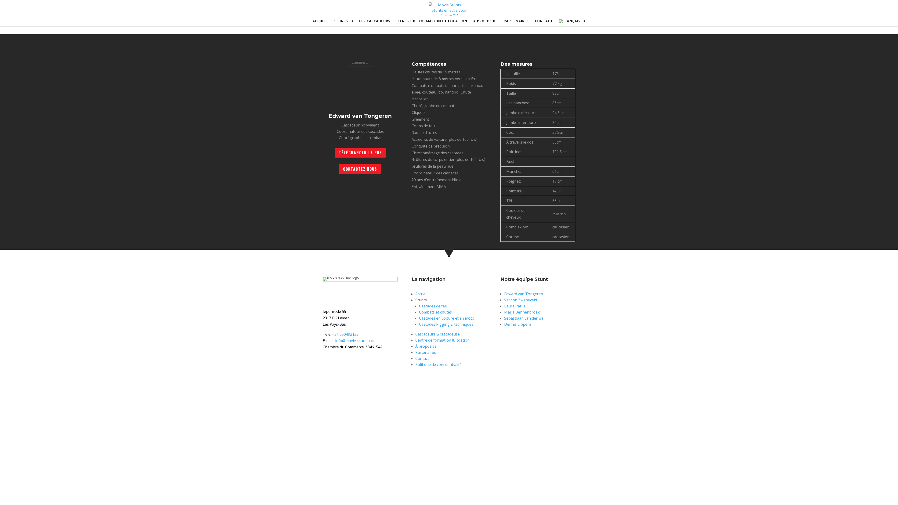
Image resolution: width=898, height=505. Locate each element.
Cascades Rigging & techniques (446, 324)
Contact (544, 21)
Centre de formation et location (432, 21)
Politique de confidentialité (438, 364)
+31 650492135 (345, 334)
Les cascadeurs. (375, 21)
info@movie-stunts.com (356, 340)
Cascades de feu (433, 306)
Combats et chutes (435, 312)
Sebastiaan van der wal (524, 318)
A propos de (485, 21)
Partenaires (516, 21)
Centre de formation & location (442, 340)
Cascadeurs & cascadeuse (437, 334)
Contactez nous (360, 169)
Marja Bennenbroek (522, 312)
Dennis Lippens (518, 324)
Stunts (341, 21)
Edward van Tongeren (523, 293)
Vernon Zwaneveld (520, 300)
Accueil (320, 21)
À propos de (426, 346)
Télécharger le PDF (360, 152)
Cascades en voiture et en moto (446, 318)
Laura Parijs (514, 306)
